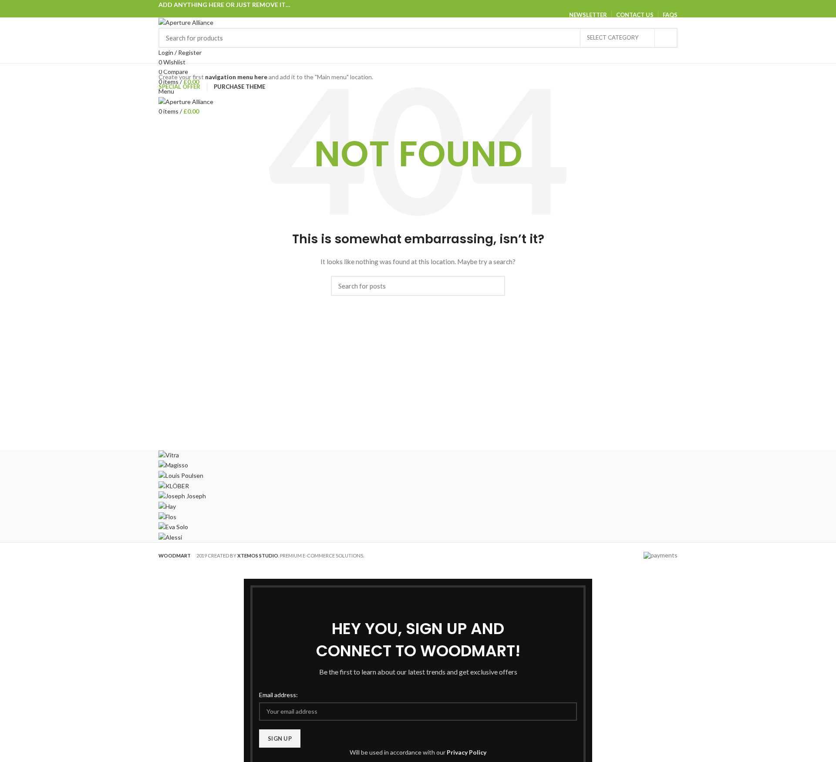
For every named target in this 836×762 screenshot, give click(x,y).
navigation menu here (236, 77)
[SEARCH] (666, 38)
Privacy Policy (466, 752)
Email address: (278, 694)
